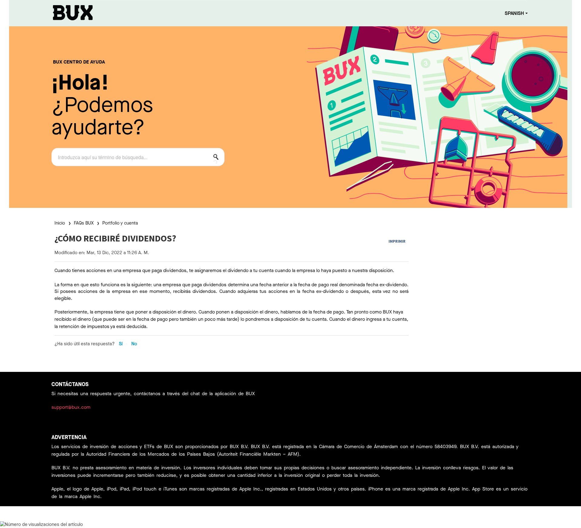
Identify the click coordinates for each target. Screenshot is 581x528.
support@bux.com (70, 407)
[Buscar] (217, 158)
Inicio (60, 223)
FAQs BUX (84, 223)
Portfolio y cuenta (120, 223)
